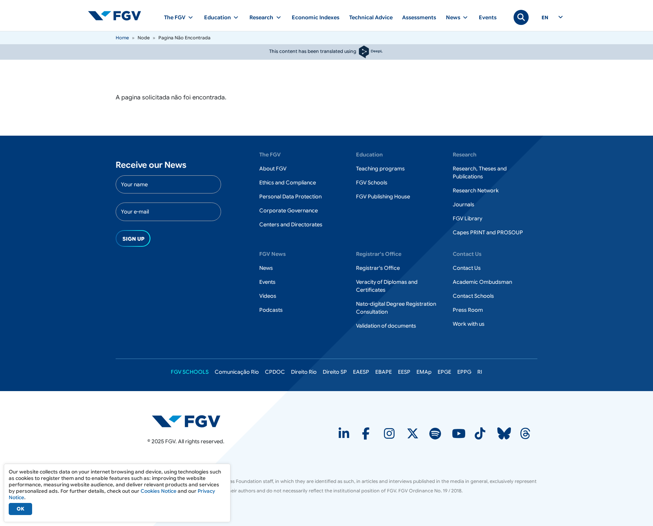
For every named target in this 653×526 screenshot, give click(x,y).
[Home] (117, 15)
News (266, 268)
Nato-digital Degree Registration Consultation (396, 307)
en (545, 18)
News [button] (453, 17)
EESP (404, 371)
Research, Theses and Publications (480, 172)
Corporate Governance (288, 210)
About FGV (272, 168)
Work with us (468, 323)
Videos (267, 295)
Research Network (476, 190)
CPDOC (275, 371)
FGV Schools (371, 182)
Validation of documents (386, 325)
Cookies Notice (158, 491)
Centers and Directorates (290, 224)
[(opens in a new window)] (186, 421)
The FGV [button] (175, 17)
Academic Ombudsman (482, 281)
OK (20, 509)
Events (488, 17)
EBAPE (383, 371)
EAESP (361, 371)
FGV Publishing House (383, 196)
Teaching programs (380, 168)
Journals (463, 204)
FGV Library (467, 218)
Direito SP (335, 371)
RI (479, 371)
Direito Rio (304, 371)
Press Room (468, 309)
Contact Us (467, 268)
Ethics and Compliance (287, 182)
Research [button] (261, 17)
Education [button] (217, 17)
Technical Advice (371, 17)
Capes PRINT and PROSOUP (488, 232)
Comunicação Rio (237, 371)
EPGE (444, 371)
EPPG (464, 371)
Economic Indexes (315, 17)
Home (122, 37)
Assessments (419, 17)
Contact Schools (473, 295)
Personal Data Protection (290, 196)
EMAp (424, 371)
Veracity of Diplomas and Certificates (387, 285)
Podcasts (271, 309)
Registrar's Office (378, 268)
